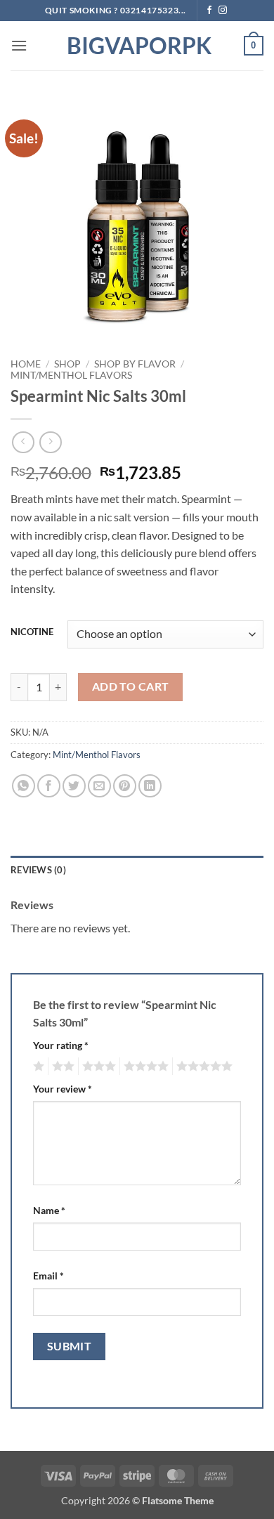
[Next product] (23, 442)
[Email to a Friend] (99, 785)
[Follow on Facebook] (209, 10)
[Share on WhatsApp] (23, 785)
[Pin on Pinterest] (124, 785)
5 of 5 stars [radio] (202, 1066)
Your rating (61, 1045)
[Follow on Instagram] (222, 10)
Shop (67, 364)
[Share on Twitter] (74, 785)
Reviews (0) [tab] (38, 869)
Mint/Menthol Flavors (71, 375)
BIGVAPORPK (137, 45)
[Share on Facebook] (48, 785)
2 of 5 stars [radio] (61, 1066)
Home (26, 364)
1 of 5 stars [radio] (37, 1066)
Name (49, 1210)
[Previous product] (50, 442)
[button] (19, 45)
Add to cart (130, 686)
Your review (62, 1089)
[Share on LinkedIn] (150, 785)
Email (48, 1276)
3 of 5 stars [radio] (97, 1066)
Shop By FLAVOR (135, 364)
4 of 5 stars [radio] (144, 1066)
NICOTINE (32, 632)
